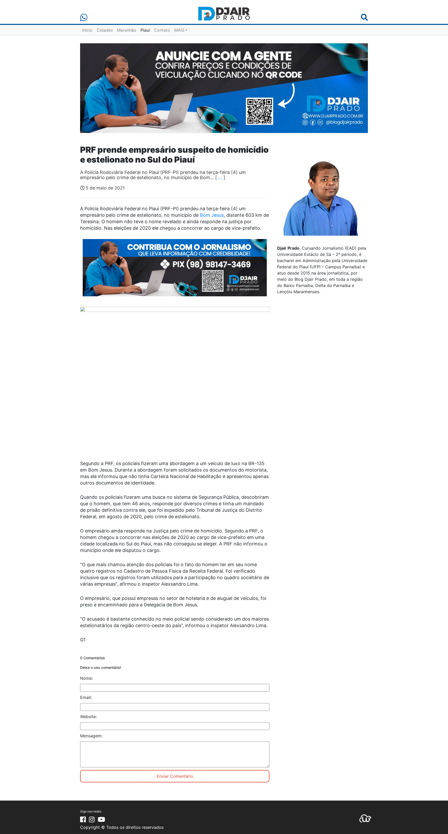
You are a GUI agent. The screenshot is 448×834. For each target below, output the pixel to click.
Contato (162, 30)
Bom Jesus (212, 215)
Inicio (87, 30)
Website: (88, 716)
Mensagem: (91, 735)
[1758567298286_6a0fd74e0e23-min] (175, 271)
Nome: (86, 678)
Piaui (145, 30)
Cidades (105, 30)
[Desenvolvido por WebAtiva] (365, 818)
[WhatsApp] (83, 17)
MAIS (179, 30)
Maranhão (126, 30)
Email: (86, 697)
